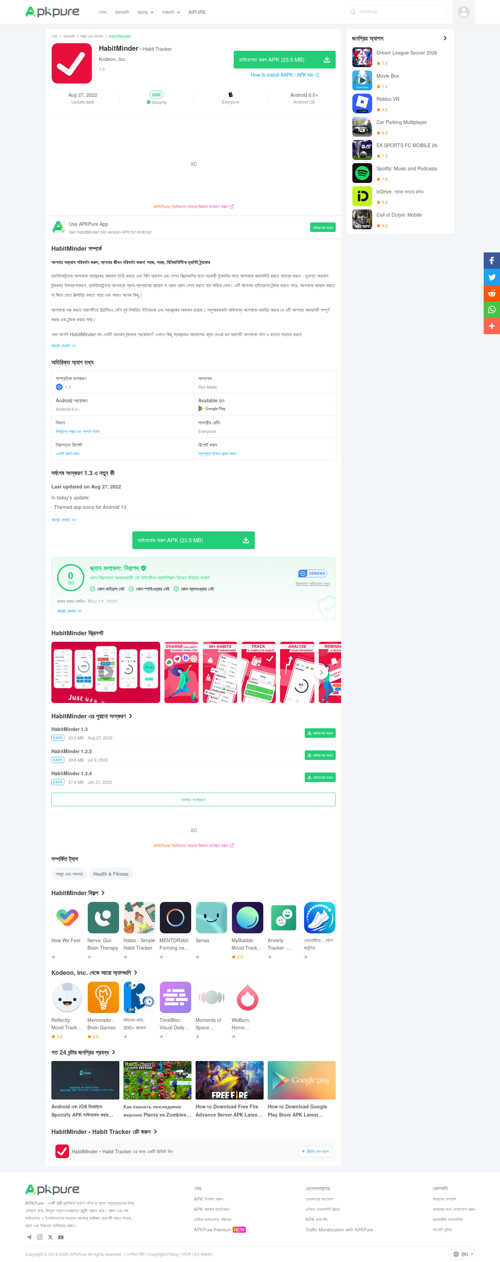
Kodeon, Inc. (112, 59)
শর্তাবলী (186, 1254)
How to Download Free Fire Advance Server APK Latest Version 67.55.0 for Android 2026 (227, 1111)
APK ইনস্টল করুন (208, 1199)
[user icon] (464, 12)
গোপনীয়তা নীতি (135, 1254)
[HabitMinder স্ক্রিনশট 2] (258, 672)
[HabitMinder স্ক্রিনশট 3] (297, 672)
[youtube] (61, 1237)
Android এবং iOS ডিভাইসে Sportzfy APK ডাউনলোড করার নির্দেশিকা (80, 1111)
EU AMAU (203, 1254)
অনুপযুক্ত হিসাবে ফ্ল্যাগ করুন (217, 453)
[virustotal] (143, 568)
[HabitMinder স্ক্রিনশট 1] (220, 672)
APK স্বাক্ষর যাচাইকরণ (212, 1209)
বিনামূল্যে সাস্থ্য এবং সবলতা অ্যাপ (78, 431)
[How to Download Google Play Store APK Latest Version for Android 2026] (302, 1080)
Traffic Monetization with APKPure (339, 1229)
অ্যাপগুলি (69, 36)
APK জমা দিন (316, 1219)
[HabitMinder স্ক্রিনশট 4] (336, 672)
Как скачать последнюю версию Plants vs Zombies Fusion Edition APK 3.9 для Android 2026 (155, 1111)
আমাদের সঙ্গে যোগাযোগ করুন (454, 1209)
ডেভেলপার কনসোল (319, 1199)
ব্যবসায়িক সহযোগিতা (448, 1219)
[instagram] (40, 1237)
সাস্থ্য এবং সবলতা (91, 36)
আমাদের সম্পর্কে (444, 1199)
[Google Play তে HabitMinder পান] (212, 408)
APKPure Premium (212, 1229)
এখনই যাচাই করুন (67, 453)
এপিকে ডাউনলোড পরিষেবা (212, 1219)
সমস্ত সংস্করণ (193, 799)
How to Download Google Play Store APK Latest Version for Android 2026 (297, 1111)
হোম (54, 36)
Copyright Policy (163, 1254)
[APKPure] (52, 11)
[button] (156, 97)
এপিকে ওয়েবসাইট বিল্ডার (322, 1209)
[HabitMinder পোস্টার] (181, 672)
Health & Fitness (111, 873)
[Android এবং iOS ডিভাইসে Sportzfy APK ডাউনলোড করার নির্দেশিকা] (85, 1080)
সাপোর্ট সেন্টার (442, 1229)
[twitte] (50, 1237)
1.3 (68, 387)
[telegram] (29, 1237)
